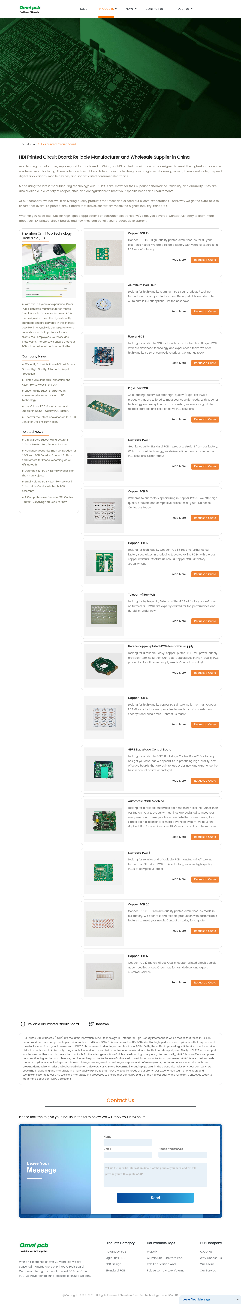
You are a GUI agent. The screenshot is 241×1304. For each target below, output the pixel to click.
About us (182, 9)
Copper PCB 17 (138, 956)
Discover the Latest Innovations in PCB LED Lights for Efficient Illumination (49, 419)
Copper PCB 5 (138, 543)
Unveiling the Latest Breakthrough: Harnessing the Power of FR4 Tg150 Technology (44, 395)
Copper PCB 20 (138, 904)
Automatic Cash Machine (146, 801)
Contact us (155, 9)
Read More (179, 260)
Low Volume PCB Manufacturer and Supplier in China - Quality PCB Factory (45, 408)
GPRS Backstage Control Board (149, 749)
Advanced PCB (116, 1252)
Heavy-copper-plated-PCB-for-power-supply (160, 646)
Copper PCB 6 (138, 698)
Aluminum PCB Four (142, 285)
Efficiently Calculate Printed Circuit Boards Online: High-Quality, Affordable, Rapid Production (48, 369)
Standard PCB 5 (139, 853)
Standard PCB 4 (139, 440)
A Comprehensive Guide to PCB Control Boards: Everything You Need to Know (47, 499)
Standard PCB (115, 1270)
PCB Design (113, 1264)
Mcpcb (152, 1252)
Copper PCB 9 (138, 491)
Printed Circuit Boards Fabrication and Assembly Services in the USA (46, 382)
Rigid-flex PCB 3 (139, 388)
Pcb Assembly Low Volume (166, 1270)
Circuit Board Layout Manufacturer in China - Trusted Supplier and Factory (45, 442)
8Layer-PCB (136, 336)
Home (83, 9)
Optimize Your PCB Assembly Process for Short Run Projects (48, 473)
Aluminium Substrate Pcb (165, 1258)
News (130, 9)
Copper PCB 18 (138, 233)
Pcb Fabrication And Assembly (161, 1264)
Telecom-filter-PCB (141, 594)
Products (106, 9)
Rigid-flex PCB (115, 1258)
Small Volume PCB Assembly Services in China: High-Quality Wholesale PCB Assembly (47, 486)
